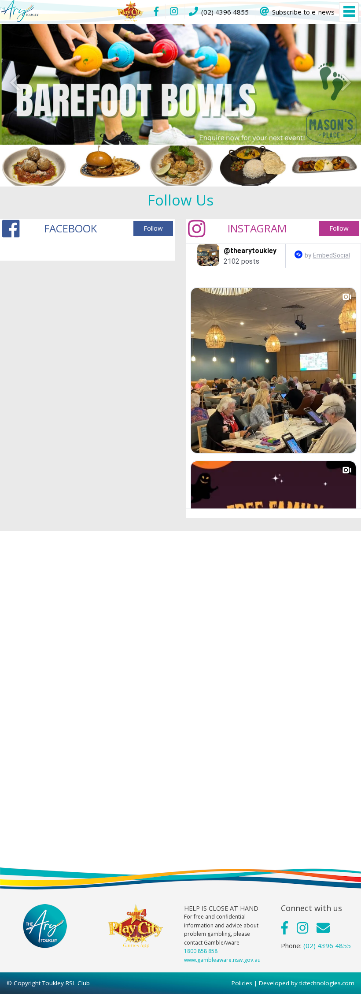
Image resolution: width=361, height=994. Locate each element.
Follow (153, 228)
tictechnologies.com (326, 983)
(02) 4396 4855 (327, 945)
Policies (242, 983)
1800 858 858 (200, 951)
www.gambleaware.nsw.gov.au (222, 960)
